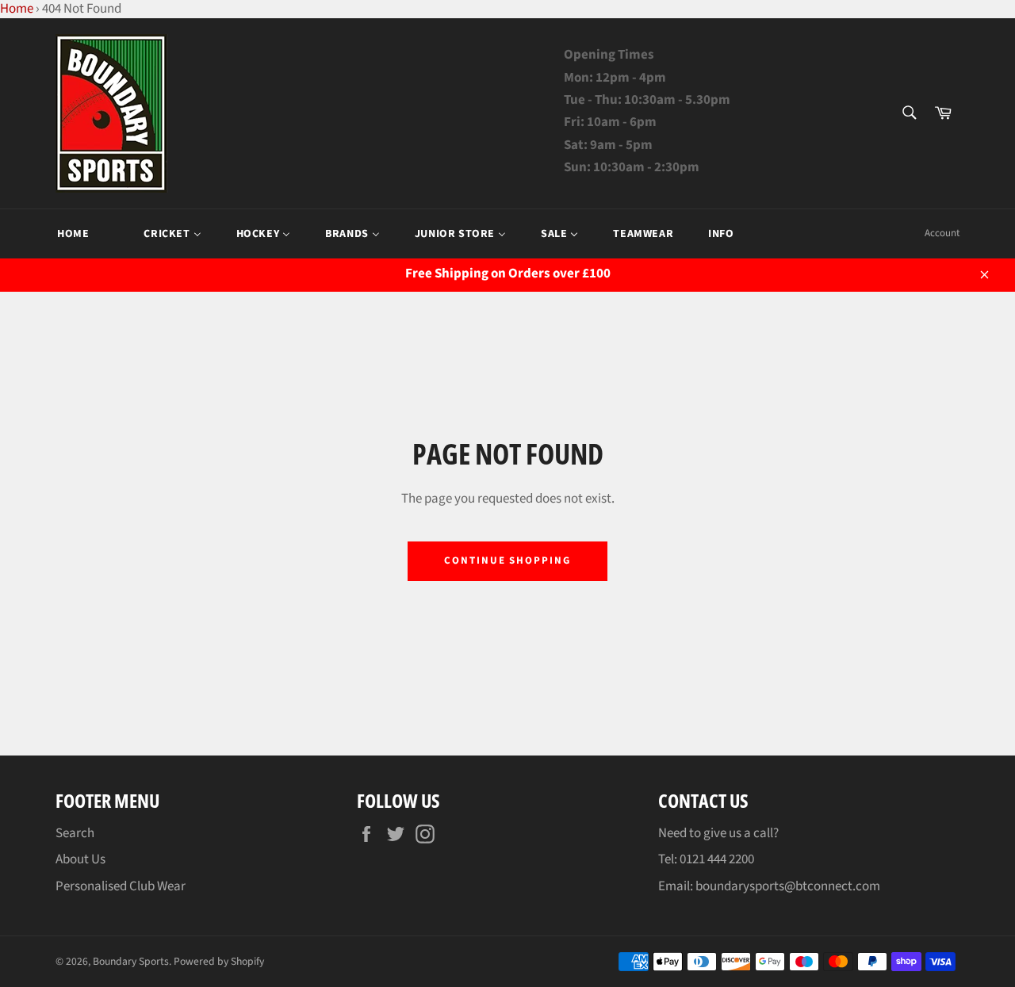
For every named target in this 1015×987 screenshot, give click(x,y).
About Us (80, 859)
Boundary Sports (131, 961)
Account (942, 233)
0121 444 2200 (717, 859)
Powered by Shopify (219, 961)
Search (75, 833)
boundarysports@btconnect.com (787, 886)
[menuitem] (73, 234)
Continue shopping (507, 560)
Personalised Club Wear (121, 886)
